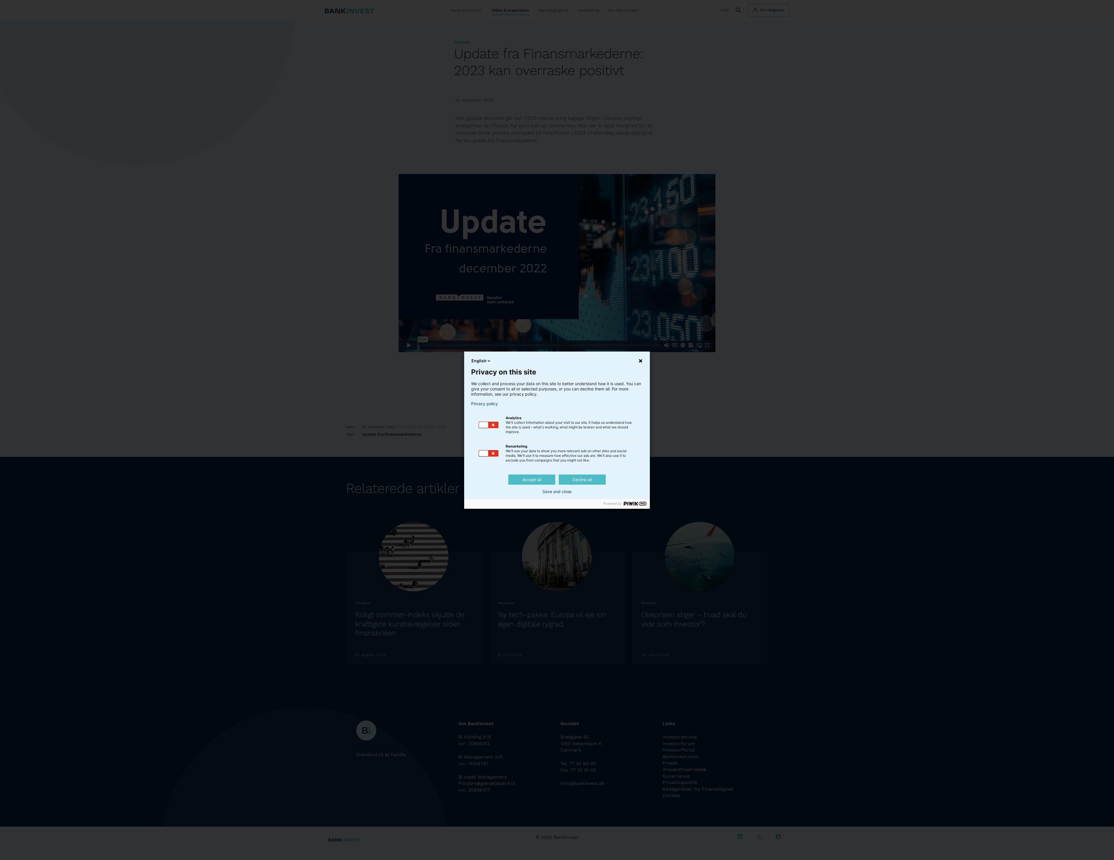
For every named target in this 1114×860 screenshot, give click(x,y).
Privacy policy (484, 403)
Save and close (557, 491)
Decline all (582, 479)
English (479, 360)
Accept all (531, 479)
